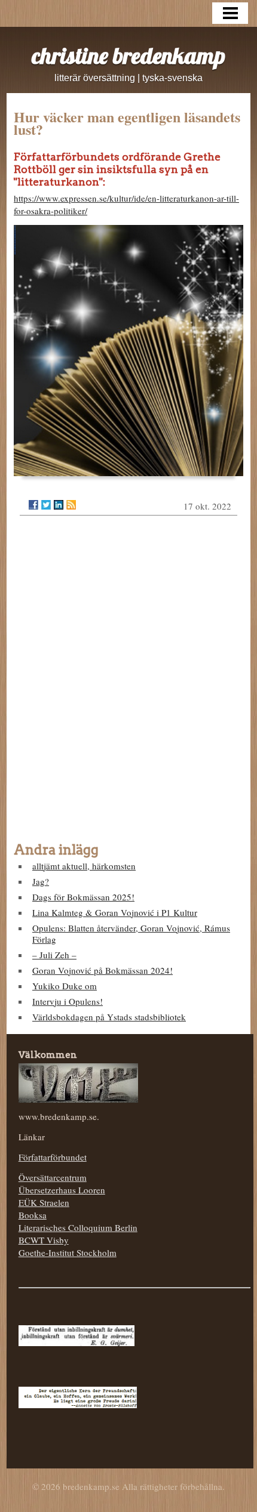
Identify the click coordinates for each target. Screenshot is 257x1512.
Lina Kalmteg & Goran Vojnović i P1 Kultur (114, 912)
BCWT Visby (44, 1240)
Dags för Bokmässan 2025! (83, 897)
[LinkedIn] (58, 505)
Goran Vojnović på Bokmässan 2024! (102, 970)
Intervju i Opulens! (67, 1001)
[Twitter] (46, 505)
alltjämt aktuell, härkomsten (84, 866)
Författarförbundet (53, 1157)
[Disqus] (128, 676)
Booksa (33, 1215)
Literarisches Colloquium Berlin (78, 1227)
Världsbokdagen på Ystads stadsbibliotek (109, 1017)
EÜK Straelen (44, 1202)
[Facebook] (33, 505)
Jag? (40, 881)
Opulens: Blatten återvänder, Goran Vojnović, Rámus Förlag (131, 933)
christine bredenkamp (128, 55)
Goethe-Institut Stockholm (68, 1252)
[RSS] (71, 505)
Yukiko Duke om (64, 986)
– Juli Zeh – (54, 955)
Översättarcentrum (53, 1177)
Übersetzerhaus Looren (62, 1190)
